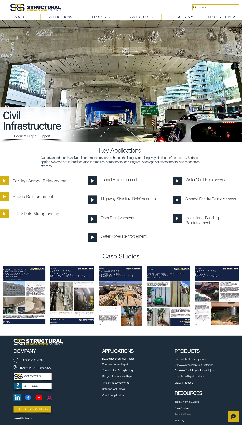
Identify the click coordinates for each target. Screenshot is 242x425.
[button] (181, 17)
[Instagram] (49, 397)
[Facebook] (28, 397)
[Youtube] (39, 397)
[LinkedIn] (17, 397)
